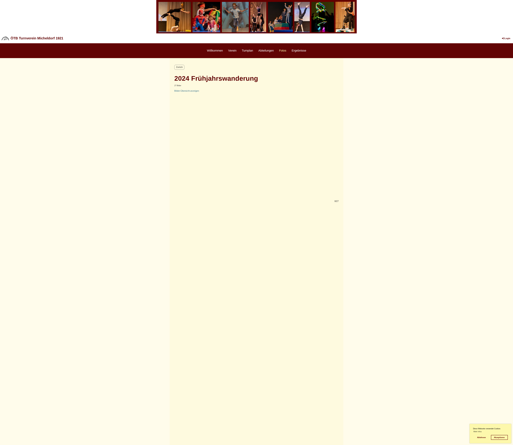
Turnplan (247, 50)
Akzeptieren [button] (499, 437)
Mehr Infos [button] (477, 432)
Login (507, 38)
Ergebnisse (299, 50)
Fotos (282, 50)
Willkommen (215, 50)
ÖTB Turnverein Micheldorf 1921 (37, 38)
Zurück (179, 67)
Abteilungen (266, 50)
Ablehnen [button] (481, 437)
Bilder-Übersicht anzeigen (186, 91)
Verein (232, 50)
